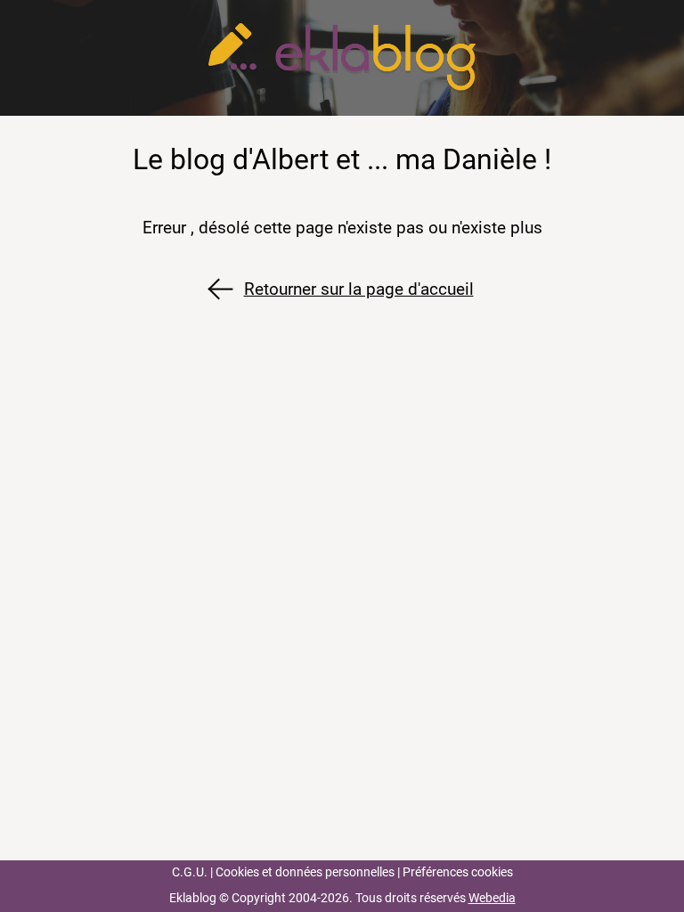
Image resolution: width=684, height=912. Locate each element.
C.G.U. (190, 872)
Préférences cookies (458, 872)
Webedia (492, 898)
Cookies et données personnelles (305, 872)
